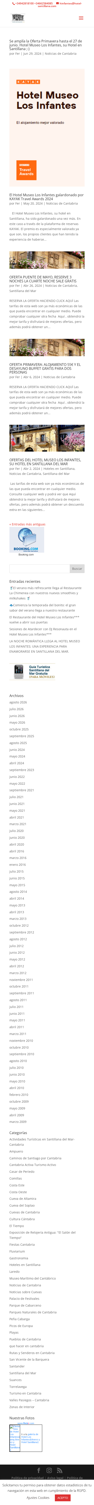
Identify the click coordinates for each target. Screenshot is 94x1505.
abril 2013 (16, 912)
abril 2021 (16, 817)
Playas (14, 1332)
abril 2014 (16, 898)
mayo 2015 (17, 885)
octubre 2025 (19, 729)
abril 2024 (16, 763)
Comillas (15, 1178)
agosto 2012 (18, 939)
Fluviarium (17, 1251)
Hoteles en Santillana (59, 469)
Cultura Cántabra (22, 1219)
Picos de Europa (21, 1326)
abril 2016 (16, 851)
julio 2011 (16, 1007)
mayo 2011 (17, 1020)
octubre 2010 (19, 1047)
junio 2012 (17, 952)
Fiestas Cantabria (22, 1244)
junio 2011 (17, 1013)
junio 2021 (17, 804)
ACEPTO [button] (62, 1498)
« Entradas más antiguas (27, 524)
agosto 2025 (18, 743)
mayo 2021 (17, 810)
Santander (17, 1366)
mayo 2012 (17, 959)
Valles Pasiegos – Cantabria (29, 1400)
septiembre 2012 (21, 932)
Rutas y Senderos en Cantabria (32, 1353)
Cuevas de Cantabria (24, 1212)
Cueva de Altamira (22, 1198)
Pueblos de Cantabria (25, 1339)
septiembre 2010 (21, 1054)
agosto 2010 (18, 1061)
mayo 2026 (17, 722)
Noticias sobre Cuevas (25, 1292)
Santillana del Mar (22, 291)
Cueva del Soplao (22, 1205)
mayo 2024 (17, 756)
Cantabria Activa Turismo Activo (32, 1165)
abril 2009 (16, 1115)
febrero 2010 (18, 1095)
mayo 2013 (17, 905)
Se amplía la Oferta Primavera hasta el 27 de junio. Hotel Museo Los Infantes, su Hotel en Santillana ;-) (45, 45)
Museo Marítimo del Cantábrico (32, 1278)
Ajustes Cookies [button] (38, 1497)
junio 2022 (17, 777)
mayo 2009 (17, 1108)
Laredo (14, 1271)
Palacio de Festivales (24, 1298)
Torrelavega (18, 1387)
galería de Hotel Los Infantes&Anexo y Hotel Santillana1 (30, 1438)
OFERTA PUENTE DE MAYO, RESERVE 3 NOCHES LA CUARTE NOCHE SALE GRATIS (43, 279)
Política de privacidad (28, 1478)
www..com (25, 1423)
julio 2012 (16, 946)
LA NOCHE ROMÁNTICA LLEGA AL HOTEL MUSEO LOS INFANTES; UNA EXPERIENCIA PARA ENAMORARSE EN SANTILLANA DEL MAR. (44, 646)
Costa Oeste (18, 1192)
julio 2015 (16, 871)
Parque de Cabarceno (25, 1305)
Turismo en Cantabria (25, 1393)
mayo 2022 (17, 783)
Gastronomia (18, 1258)
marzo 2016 (17, 858)
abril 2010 (16, 1088)
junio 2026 (17, 716)
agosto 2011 (18, 1000)
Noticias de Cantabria (61, 53)
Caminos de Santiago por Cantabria (35, 1158)
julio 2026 (16, 709)
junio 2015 (17, 878)
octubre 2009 (19, 1101)
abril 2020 (16, 844)
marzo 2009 (17, 1122)
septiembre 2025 (21, 736)
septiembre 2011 (21, 993)
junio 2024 (17, 750)
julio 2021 (16, 797)
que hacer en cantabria (26, 1346)
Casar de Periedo (21, 1171)
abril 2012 (16, 966)
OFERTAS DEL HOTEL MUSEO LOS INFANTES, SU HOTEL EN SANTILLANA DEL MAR (45, 461)
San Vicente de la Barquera (29, 1359)
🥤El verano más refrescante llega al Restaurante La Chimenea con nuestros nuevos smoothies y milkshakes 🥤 (45, 593)
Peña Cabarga (19, 1319)
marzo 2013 (17, 919)
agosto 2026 (18, 702)
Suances (15, 1380)
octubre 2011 (19, 986)
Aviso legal (55, 1478)
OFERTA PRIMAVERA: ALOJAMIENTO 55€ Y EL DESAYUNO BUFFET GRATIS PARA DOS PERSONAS (45, 368)
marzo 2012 (17, 973)
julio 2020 (16, 831)
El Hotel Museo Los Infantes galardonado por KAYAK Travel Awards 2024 (46, 196)
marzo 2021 (17, 824)
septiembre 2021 (21, 790)
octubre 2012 (19, 925)
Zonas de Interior (22, 1407)
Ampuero (16, 1151)
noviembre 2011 (21, 980)
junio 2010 (17, 1074)
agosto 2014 (18, 892)
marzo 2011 (17, 1034)
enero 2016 (17, 864)
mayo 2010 (17, 1081)
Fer (17, 53)
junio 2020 (17, 837)
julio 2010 (16, 1068)
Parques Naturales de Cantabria (33, 1312)
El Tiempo (16, 1226)
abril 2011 (16, 1027)
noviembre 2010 (21, 1040)
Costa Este (16, 1185)
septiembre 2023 (21, 770)
